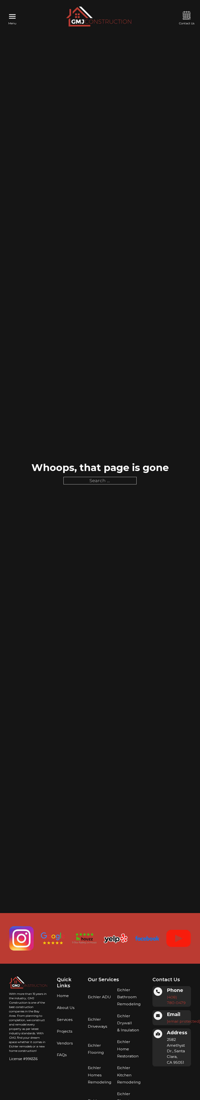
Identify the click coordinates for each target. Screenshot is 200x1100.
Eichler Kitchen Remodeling (128, 1074)
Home (63, 995)
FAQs (62, 1055)
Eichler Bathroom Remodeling (128, 997)
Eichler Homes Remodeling (99, 1074)
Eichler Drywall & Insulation (128, 1023)
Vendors (65, 1043)
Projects (64, 1031)
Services (64, 1019)
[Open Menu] (12, 16)
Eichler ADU (99, 997)
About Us (65, 1007)
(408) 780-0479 (176, 1000)
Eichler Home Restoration (128, 1048)
